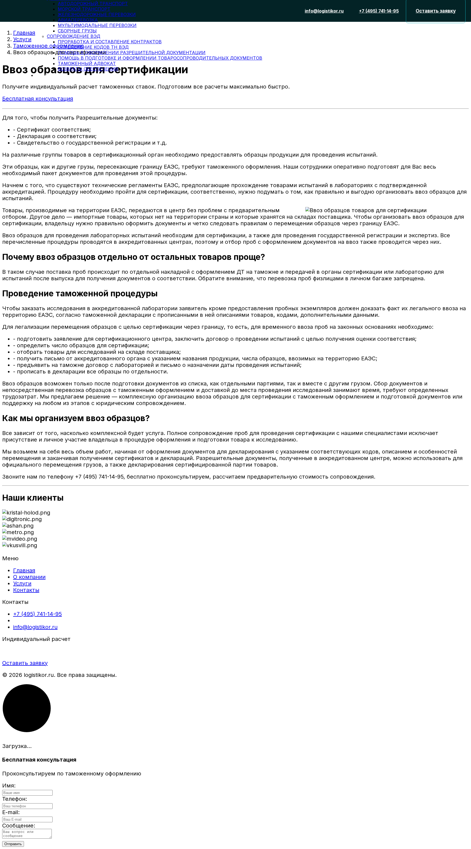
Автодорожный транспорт (93, 3)
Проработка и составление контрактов (110, 41)
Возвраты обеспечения (88, 69)
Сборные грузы (77, 31)
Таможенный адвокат (87, 63)
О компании (29, 577)
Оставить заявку (25, 663)
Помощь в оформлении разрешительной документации (132, 52)
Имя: (9, 785)
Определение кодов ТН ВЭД (93, 47)
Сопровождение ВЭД (73, 36)
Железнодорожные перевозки (97, 14)
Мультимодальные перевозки (97, 25)
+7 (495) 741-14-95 (37, 614)
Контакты (51, 75)
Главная (24, 570)
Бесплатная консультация (37, 98)
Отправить (13, 844)
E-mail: (11, 812)
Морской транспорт (84, 9)
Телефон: (14, 799)
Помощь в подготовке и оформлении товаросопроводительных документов (160, 58)
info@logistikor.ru (35, 627)
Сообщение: (18, 825)
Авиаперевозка (78, 20)
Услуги (22, 583)
